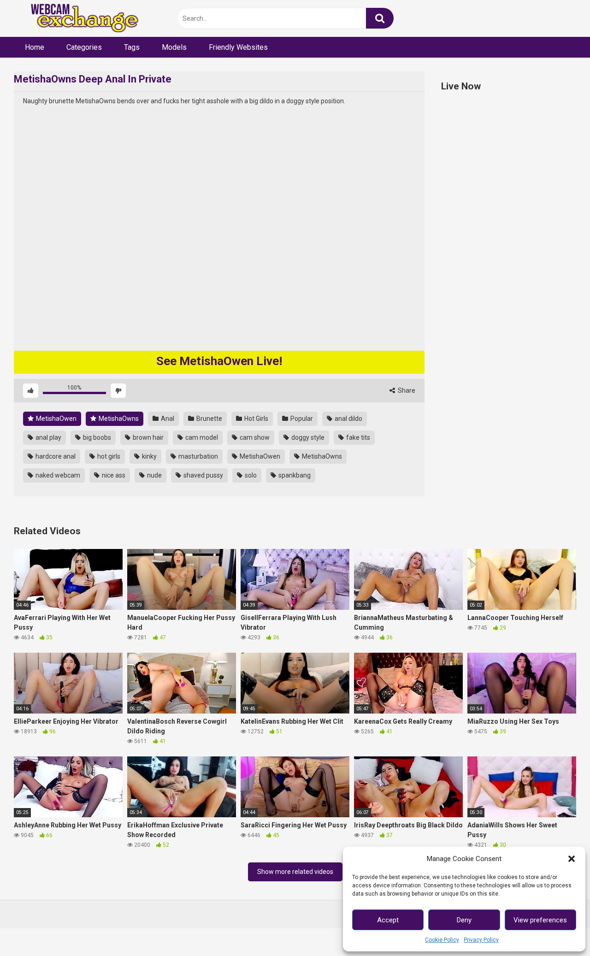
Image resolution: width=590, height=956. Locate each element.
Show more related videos (295, 871)
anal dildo (347, 418)
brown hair (147, 437)
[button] (571, 858)
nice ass (112, 475)
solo (250, 475)
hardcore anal (55, 456)
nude (154, 475)
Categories (84, 47)
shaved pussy (202, 475)
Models (174, 47)
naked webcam (57, 475)
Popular (301, 418)
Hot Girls (255, 418)
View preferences (540, 920)
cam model (201, 437)
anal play (47, 437)
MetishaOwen (56, 418)
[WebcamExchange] (79, 18)
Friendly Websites (238, 47)
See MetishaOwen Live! (219, 361)
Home (34, 47)
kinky (149, 456)
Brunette (208, 418)
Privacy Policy (481, 940)
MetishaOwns (118, 418)
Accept (388, 920)
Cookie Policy (442, 940)
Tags (132, 47)
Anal (166, 418)
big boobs (96, 437)
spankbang (294, 475)
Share (405, 390)
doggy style (307, 437)
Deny (464, 920)
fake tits (357, 437)
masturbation (197, 456)
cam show (254, 437)
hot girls (108, 456)
